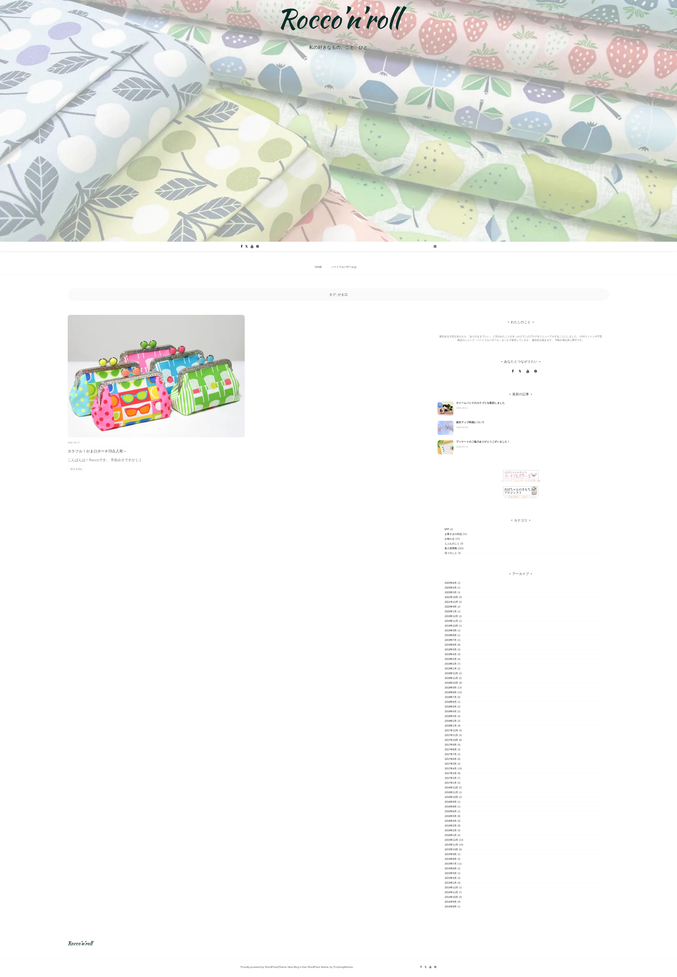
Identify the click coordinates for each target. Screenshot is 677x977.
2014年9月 (451, 901)
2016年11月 (451, 792)
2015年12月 (451, 839)
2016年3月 (451, 825)
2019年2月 (451, 663)
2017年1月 (451, 782)
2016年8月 (451, 806)
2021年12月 (451, 601)
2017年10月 (451, 739)
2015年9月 (451, 854)
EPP (447, 529)
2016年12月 (451, 787)
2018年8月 (451, 692)
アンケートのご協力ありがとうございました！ (483, 441)
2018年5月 (451, 706)
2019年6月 (451, 644)
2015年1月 (451, 882)
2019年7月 (451, 640)
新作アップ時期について (470, 422)
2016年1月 (451, 835)
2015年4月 (451, 878)
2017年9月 (451, 744)
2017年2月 (451, 778)
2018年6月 (451, 701)
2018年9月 (451, 687)
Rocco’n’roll (338, 18)
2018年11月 (451, 678)
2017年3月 (451, 773)
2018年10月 (451, 682)
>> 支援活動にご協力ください (521, 497)
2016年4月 (451, 820)
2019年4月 (451, 654)
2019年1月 (451, 668)
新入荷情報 (451, 548)
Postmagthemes (343, 967)
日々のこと (451, 553)
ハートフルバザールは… (345, 266)
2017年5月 (451, 763)
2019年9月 (451, 630)
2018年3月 (451, 716)
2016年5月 (451, 816)
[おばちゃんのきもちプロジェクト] (520, 490)
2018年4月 (451, 711)
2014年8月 (451, 906)
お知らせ (450, 538)
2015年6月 (451, 868)
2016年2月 (451, 830)
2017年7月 (451, 754)
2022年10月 (451, 597)
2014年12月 (451, 887)
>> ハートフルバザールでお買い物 (521, 480)
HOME (318, 266)
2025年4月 (451, 587)
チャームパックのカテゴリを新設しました (480, 402)
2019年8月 (451, 635)
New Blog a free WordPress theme (308, 967)
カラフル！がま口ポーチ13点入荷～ (97, 451)
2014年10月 (451, 897)
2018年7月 (451, 697)
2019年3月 (451, 659)
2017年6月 (451, 759)
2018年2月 (451, 720)
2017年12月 (451, 730)
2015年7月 (451, 863)
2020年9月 (451, 606)
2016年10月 (451, 797)
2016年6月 (451, 811)
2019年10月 (451, 625)
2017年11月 (451, 735)
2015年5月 (451, 873)
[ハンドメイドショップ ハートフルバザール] (520, 474)
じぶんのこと (452, 543)
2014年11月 (451, 892)
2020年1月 (451, 611)
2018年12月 (451, 673)
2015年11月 (451, 844)
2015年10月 (451, 849)
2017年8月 (451, 749)
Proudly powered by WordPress (259, 967)
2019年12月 (451, 616)
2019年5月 (451, 649)
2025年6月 (451, 582)
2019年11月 (451, 620)
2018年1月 (451, 725)
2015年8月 (451, 858)
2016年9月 (451, 801)
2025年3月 (451, 592)
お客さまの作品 (453, 534)
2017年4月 (451, 768)
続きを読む (76, 469)
